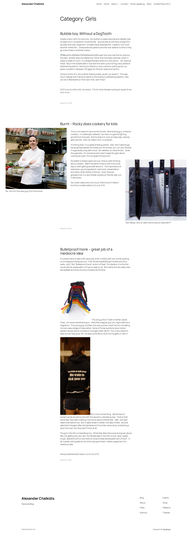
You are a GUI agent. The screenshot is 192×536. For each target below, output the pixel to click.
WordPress (166, 529)
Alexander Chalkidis (33, 4)
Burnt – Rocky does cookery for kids (89, 124)
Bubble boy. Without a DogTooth (86, 34)
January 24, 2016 (66, 103)
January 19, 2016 (66, 228)
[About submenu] (118, 4)
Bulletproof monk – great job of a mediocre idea (86, 251)
